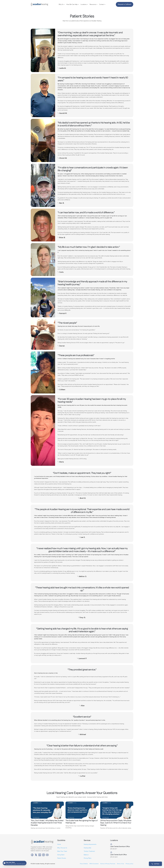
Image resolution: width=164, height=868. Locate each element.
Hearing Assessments (90, 844)
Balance (86, 855)
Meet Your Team (62, 851)
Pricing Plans (87, 858)
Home (59, 844)
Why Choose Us (62, 848)
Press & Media (84, 863)
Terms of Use (120, 863)
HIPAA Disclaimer (94, 863)
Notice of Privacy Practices (107, 863)
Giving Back (60, 855)
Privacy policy (129, 863)
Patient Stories (61, 858)
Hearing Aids (87, 848)
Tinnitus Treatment (89, 851)
